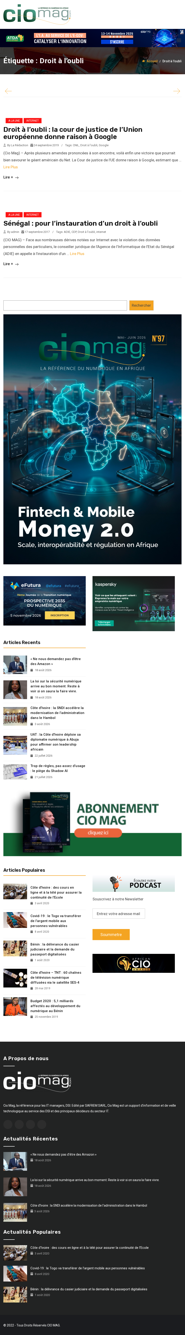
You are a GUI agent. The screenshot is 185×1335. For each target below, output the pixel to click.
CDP (74, 232)
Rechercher (141, 305)
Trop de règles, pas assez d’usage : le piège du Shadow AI (57, 768)
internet (101, 232)
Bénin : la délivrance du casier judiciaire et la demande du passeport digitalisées (54, 949)
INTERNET (32, 120)
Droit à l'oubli (88, 145)
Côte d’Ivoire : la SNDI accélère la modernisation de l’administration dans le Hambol (57, 713)
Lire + (8, 177)
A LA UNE (14, 120)
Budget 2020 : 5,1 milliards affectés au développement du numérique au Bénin (55, 1006)
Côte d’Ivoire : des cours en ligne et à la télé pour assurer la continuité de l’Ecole (56, 892)
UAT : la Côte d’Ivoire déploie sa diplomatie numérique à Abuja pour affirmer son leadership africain (55, 741)
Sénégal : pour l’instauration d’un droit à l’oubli (80, 223)
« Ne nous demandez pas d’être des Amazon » (55, 661)
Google (104, 145)
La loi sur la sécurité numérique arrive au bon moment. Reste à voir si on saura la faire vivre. (55, 686)
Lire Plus (10, 167)
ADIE (67, 232)
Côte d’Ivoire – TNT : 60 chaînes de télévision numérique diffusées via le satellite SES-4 (55, 978)
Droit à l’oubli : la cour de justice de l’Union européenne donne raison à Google (72, 133)
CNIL (76, 145)
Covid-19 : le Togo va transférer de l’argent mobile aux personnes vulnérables (55, 921)
